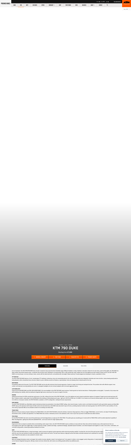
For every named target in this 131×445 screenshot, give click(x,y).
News (76, 5)
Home (14, 5)
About (92, 5)
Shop (60, 5)
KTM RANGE (61, 344)
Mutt (27, 5)
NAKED (66, 344)
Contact (100, 5)
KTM (21, 5)
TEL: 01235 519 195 (117, 1)
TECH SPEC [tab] (84, 366)
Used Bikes (35, 5)
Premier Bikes (5, 3)
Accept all (110, 440)
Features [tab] (47, 366)
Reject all (122, 440)
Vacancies (84, 5)
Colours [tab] (65, 366)
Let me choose (122, 437)
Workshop (51, 5)
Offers (43, 5)
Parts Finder (68, 5)
